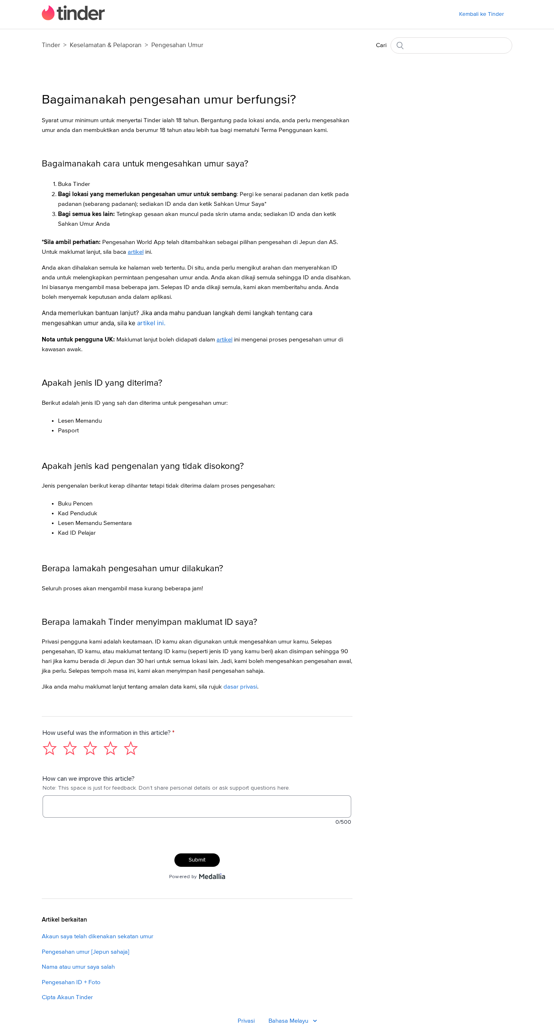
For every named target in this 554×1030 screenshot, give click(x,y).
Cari (381, 45)
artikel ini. (151, 323)
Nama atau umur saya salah (78, 967)
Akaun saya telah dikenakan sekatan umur (97, 936)
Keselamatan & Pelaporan (106, 45)
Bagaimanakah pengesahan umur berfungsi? (169, 99)
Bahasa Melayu (289, 1021)
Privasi (246, 1021)
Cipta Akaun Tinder (67, 997)
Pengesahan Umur (177, 45)
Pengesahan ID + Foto (71, 982)
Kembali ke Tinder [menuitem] (481, 14)
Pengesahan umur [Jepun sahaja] (85, 952)
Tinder (51, 45)
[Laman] (73, 18)
